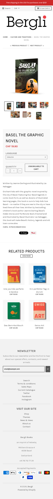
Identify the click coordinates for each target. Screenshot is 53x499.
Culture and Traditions (20, 37)
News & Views (26, 420)
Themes (26, 417)
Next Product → (37, 46)
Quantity (11, 166)
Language (11, 153)
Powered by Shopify (26, 490)
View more (26, 256)
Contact (26, 426)
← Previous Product (18, 46)
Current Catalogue (26, 390)
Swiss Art (39, 325)
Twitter (26, 393)
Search (26, 380)
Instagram (27, 399)
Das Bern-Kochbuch (13, 325)
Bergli (30, 486)
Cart (45, 8)
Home (5, 37)
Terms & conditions (26, 383)
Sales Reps (26, 387)
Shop (26, 414)
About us (26, 423)
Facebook (26, 396)
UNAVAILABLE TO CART (36, 167)
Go (48, 369)
